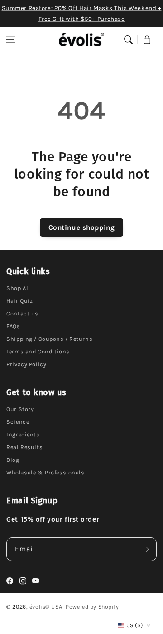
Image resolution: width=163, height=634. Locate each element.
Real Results (24, 447)
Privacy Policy (26, 364)
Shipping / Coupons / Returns (49, 338)
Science (17, 421)
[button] (10, 39)
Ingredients (22, 434)
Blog (12, 459)
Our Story (20, 409)
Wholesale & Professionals (45, 472)
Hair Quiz (19, 300)
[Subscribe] (147, 549)
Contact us (22, 313)
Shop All (18, 288)
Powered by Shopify (92, 607)
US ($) (134, 625)
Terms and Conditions (37, 351)
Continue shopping (81, 227)
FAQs (13, 326)
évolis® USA (45, 607)
